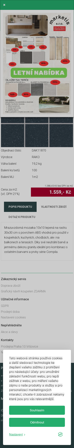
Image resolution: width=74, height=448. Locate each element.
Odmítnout (37, 422)
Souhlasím (37, 410)
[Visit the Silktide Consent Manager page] (60, 434)
